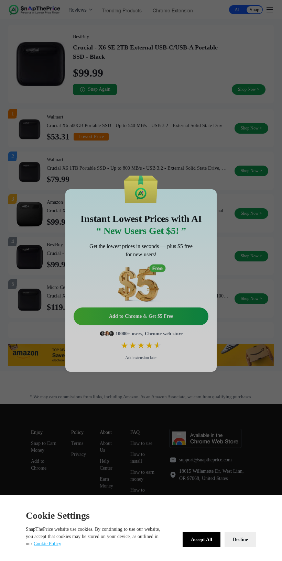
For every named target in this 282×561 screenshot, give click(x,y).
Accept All (201, 539)
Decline (240, 539)
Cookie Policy (47, 543)
